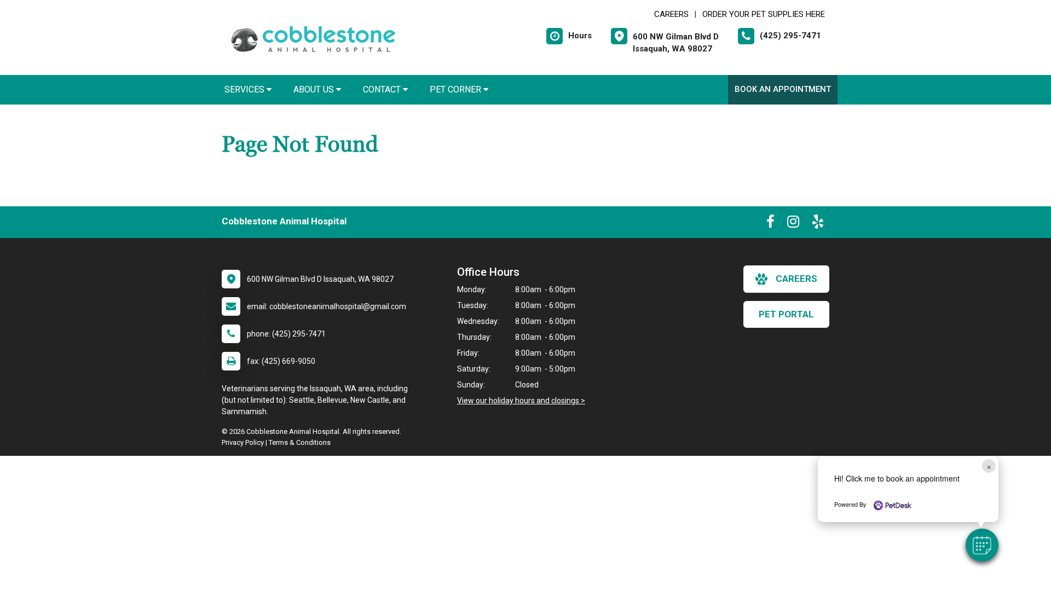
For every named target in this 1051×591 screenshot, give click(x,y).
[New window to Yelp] (817, 223)
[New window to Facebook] (770, 223)
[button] (982, 545)
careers (796, 278)
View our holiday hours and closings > (521, 400)
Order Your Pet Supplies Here (763, 14)
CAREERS (671, 14)
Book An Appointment (783, 89)
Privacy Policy (243, 442)
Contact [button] (383, 89)
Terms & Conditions (300, 442)
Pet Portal (786, 314)
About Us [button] (314, 89)
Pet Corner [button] (456, 89)
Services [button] (245, 89)
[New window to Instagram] (793, 223)
